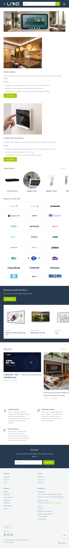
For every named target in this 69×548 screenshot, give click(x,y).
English (6, 527)
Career (5, 482)
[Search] (57, 4)
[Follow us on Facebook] (5, 534)
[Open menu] (4, 4)
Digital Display (8, 505)
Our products (10, 95)
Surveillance (7, 503)
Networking (7, 500)
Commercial (41, 479)
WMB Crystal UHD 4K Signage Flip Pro (15, 333)
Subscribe (49, 462)
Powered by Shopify (8, 542)
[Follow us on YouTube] (11, 534)
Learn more (9, 299)
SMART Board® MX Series (37, 333)
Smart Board (34, 330)
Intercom (6, 508)
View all (63, 168)
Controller (6, 494)
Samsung (8, 330)
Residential (41, 477)
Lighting (6, 491)
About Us (6, 477)
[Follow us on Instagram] (8, 534)
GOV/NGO (41, 482)
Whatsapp (58, 503)
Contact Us (7, 479)
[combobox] (39, 4)
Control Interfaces (9, 497)
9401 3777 (52, 503)
